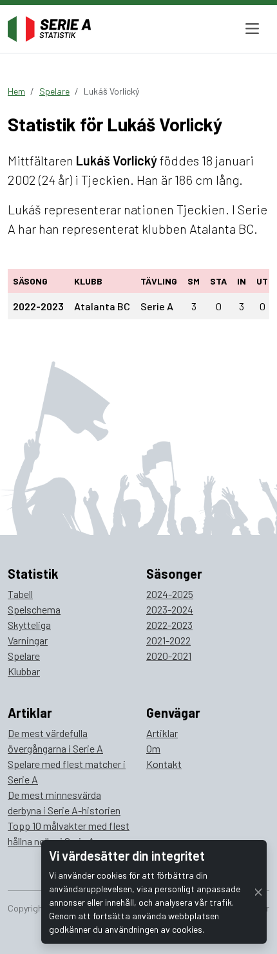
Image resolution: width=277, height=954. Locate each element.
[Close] (258, 892)
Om (153, 748)
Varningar (28, 640)
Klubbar (24, 671)
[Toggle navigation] (251, 29)
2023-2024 (169, 609)
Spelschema (34, 609)
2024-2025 (169, 594)
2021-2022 (168, 640)
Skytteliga (29, 625)
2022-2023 (169, 625)
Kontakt (164, 764)
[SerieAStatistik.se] (49, 29)
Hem (16, 91)
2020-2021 (168, 656)
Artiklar (162, 733)
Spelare (54, 91)
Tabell (20, 594)
